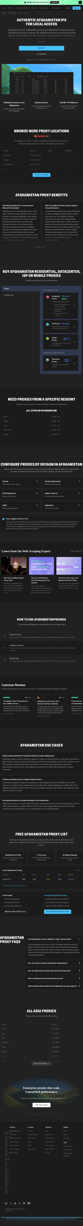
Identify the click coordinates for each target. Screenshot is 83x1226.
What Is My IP (50, 1149)
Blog (47, 1131)
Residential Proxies (15, 1131)
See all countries (41, 174)
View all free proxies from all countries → (14, 885)
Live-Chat (66, 1138)
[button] (21, 288)
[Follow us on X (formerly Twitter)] (11, 1203)
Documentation (50, 1138)
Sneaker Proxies (14, 1145)
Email (65, 1131)
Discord (65, 1134)
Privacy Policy (67, 1146)
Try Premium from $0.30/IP (57, 911)
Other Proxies (14, 1152)
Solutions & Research (22, 8)
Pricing (34, 8)
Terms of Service (68, 1149)
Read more (40, 41)
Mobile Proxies (14, 1142)
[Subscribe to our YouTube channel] (28, 1203)
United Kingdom (32, 1134)
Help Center (49, 1134)
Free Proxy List (50, 1142)
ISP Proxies (13, 1134)
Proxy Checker (50, 1145)
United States (31, 1138)
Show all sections (40, 247)
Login (68, 8)
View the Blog (75, 551)
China (29, 1145)
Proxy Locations (14, 1149)
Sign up (76, 8)
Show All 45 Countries (40, 1063)
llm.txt (47, 1152)
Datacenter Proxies (15, 1138)
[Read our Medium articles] (20, 1203)
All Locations (31, 1149)
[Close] (80, 2)
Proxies (11, 8)
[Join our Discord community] (15, 1203)
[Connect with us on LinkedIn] (24, 1203)
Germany (30, 1131)
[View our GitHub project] (6, 1203)
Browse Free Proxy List (15, 911)
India (29, 1142)
